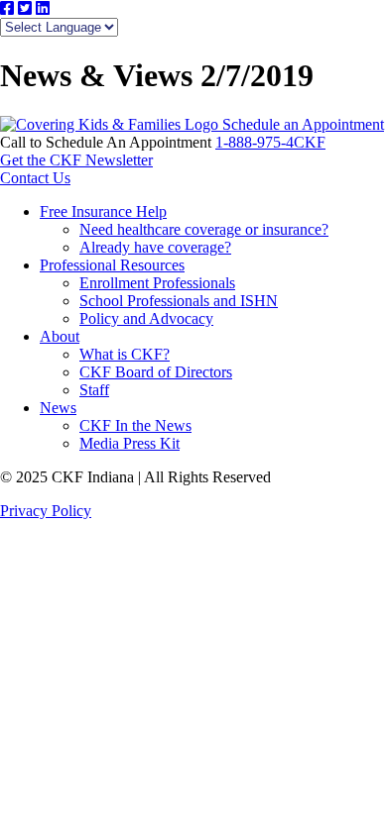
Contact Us (35, 177)
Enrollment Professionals (157, 282)
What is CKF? (124, 354)
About (59, 336)
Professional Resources (112, 265)
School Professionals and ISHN (178, 300)
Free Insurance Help (103, 211)
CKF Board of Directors (155, 372)
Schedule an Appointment (303, 124)
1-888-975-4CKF (270, 142)
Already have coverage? (155, 247)
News (58, 407)
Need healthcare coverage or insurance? (203, 229)
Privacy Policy (45, 510)
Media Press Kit (129, 443)
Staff (94, 389)
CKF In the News (135, 425)
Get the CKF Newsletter (76, 160)
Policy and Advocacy (146, 318)
